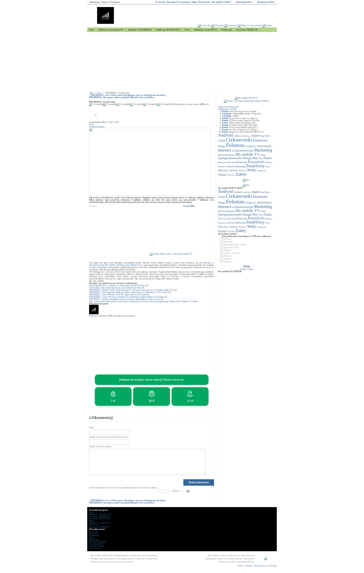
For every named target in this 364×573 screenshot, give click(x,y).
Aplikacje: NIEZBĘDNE (140, 29)
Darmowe (260, 140)
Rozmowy (222, 166)
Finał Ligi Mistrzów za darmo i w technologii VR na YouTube (117, 285)
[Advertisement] (182, 61)
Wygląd (222, 174)
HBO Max (228, 242)
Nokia (263, 155)
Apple (256, 135)
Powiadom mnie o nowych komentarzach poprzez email (123, 488)
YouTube (193, 301)
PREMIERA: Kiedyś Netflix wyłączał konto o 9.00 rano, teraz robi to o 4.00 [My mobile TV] (131, 290)
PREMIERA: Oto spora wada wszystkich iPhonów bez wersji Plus (121, 97)
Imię (91, 428)
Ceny (221, 140)
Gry (255, 146)
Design (221, 146)
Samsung (240, 166)
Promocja (242, 162)
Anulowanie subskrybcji (105, 301)
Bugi (262, 136)
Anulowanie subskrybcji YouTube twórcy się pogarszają (142, 301)
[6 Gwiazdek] (164, 104)
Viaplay (227, 259)
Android (225, 135)
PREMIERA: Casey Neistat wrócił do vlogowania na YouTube (117, 294)
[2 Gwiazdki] (109, 104)
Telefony (242, 170)
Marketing (263, 150)
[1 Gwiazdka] (96, 104)
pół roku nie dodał (122, 271)
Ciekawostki (174, 301)
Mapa (194, 2)
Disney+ (227, 250)
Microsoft (222, 155)
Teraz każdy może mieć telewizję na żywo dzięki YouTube (115, 287)
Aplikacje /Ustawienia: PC (111, 29)
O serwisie (160, 2)
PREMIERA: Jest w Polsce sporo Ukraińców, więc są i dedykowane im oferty (128, 95)
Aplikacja (238, 135)
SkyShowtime (230, 247)
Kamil (92, 315)
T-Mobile (233, 170)
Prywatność (204, 2)
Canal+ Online (231, 253)
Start (91, 29)
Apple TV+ (228, 256)
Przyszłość (256, 162)
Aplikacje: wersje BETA (205, 29)
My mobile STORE (221, 2)
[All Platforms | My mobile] (265, 559)
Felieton (184, 301)
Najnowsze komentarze (228, 107)
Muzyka (231, 155)
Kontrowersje (244, 150)
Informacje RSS (244, 2)
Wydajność (261, 170)
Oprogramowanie (229, 158)
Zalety (240, 174)
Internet (224, 150)
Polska (268, 158)
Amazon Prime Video (234, 245)
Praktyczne (226, 29)
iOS (233, 151)
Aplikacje (247, 136)
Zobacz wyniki (246, 269)
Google (249, 146)
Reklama (268, 162)
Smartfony (255, 165)
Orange (247, 158)
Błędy (267, 136)
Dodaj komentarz (96, 126)
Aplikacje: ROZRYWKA (168, 29)
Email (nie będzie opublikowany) (108, 437)
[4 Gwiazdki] (136, 104)
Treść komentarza (100, 447)
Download (172, 2)
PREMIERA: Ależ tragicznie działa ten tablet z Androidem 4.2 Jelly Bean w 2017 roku (128, 292)
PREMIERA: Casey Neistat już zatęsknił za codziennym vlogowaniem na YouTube (126, 296)
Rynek (231, 166)
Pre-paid (232, 162)
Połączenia (222, 162)
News (187, 29)
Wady (251, 170)
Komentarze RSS (265, 2)
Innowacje (264, 146)
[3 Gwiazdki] (123, 104)
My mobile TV (247, 154)
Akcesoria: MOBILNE (247, 29)
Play (255, 158)
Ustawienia (184, 2)
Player (227, 262)
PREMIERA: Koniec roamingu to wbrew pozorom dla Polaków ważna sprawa (124, 299)
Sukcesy (223, 170)
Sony (267, 166)
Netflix (227, 239)
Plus (261, 158)
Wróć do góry (95, 548)
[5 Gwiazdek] (150, 104)
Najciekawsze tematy (227, 109)
